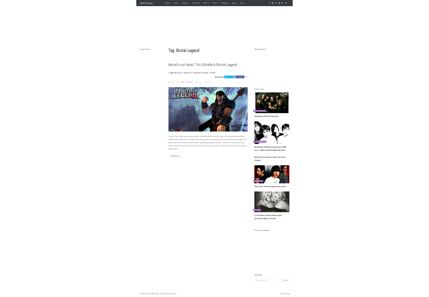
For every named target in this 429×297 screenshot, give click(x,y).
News (176, 3)
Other (205, 3)
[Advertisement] (214, 25)
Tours (242, 3)
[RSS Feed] (283, 3)
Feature (184, 3)
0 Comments (188, 82)
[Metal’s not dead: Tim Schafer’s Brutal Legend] (208, 109)
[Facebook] (270, 3)
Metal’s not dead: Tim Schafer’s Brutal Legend (202, 64)
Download (224, 3)
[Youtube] (280, 3)
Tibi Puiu (177, 73)
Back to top (285, 294)
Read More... (175, 156)
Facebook (240, 77)
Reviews (195, 3)
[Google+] (276, 3)
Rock (214, 3)
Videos (234, 3)
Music (167, 3)
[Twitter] (273, 3)
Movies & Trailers (193, 73)
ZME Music (146, 3)
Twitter (230, 77)
